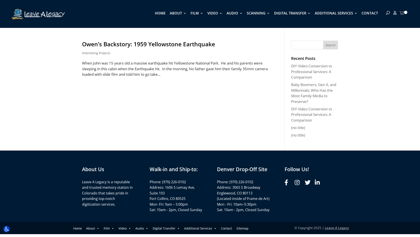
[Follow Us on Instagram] (298, 182)
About (176, 14)
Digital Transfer (290, 14)
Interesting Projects (96, 53)
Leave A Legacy (337, 228)
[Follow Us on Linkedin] (318, 182)
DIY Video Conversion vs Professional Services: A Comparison (311, 71)
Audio (232, 14)
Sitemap (242, 228)
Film (195, 14)
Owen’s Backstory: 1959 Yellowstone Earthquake (148, 44)
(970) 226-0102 (174, 182)
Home (160, 14)
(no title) (298, 127)
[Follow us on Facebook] (288, 182)
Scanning (256, 14)
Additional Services (334, 14)
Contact (370, 14)
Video (212, 14)
